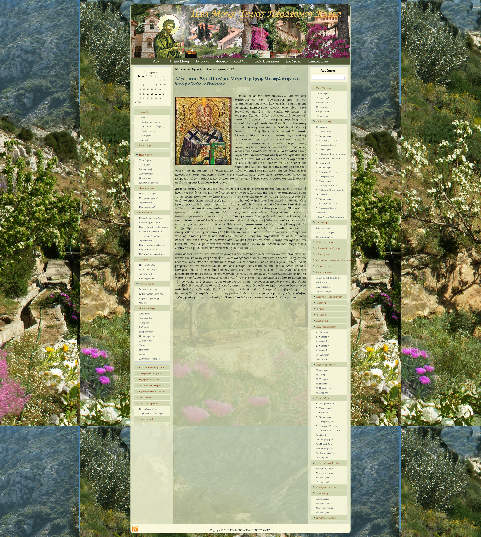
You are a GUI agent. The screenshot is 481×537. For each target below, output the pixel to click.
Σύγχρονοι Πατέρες (149, 358)
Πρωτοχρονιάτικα (328, 185)
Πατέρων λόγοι (324, 503)
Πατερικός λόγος (147, 193)
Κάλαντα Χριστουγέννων (332, 153)
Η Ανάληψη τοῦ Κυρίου (328, 462)
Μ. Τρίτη (320, 374)
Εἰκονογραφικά (147, 206)
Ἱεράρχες (144, 322)
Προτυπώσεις (323, 106)
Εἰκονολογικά (326, 198)
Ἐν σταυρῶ (322, 115)
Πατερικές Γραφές (325, 102)
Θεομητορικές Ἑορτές (153, 126)
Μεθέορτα (321, 212)
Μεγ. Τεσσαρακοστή (326, 326)
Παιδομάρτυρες (147, 336)
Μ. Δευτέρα (322, 370)
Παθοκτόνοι (145, 178)
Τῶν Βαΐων (321, 359)
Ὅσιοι (142, 345)
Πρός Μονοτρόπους (148, 403)
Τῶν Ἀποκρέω (323, 286)
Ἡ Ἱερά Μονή (178, 61)
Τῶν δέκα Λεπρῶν (325, 242)
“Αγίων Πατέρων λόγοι (151, 413)
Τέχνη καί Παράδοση (149, 379)
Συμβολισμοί (322, 111)
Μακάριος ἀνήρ (147, 308)
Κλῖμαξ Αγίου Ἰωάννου (151, 293)
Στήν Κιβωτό (145, 160)
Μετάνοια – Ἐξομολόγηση (329, 296)
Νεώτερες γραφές (328, 203)
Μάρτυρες (144, 327)
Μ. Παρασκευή (323, 388)
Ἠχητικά (143, 139)
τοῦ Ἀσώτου (322, 282)
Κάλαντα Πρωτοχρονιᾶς (331, 189)
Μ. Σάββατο (322, 392)
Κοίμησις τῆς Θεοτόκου (150, 231)
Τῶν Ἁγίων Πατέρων (326, 487)
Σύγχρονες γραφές (149, 197)
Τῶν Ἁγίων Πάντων (326, 517)
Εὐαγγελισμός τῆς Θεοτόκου (153, 226)
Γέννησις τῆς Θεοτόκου (151, 217)
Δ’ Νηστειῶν (322, 345)
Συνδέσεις (293, 61)
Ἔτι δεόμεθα (145, 397)
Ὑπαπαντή (321, 222)
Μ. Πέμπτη (321, 383)
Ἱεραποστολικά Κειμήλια (152, 391)
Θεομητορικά (145, 212)
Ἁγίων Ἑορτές (149, 130)
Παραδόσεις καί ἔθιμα (330, 430)
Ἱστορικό (202, 61)
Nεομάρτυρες (146, 331)
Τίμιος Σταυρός (323, 88)
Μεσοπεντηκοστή (325, 448)
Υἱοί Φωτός (144, 164)
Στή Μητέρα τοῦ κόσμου (151, 253)
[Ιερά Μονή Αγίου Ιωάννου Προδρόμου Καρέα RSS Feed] (135, 529)
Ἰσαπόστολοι (145, 318)
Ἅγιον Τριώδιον (324, 272)
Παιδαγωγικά (146, 418)
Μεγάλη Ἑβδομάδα (325, 364)
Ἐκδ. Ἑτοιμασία (266, 61)
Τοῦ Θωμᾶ (321, 434)
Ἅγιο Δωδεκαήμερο (325, 121)
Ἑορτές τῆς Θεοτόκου (150, 235)
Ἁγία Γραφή (145, 145)
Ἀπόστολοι (144, 313)
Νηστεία (320, 308)
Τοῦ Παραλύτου (324, 443)
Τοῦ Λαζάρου (323, 354)
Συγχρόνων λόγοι (148, 408)
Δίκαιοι (143, 354)
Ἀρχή (157, 61)
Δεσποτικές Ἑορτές (151, 121)
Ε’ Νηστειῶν (322, 350)
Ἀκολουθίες (321, 314)
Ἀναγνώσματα (146, 283)
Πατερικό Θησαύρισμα (150, 373)
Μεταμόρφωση (146, 188)
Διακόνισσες (145, 340)
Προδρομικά (145, 259)
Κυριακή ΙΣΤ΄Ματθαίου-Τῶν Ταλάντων (331, 260)
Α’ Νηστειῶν (322, 332)
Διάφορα (146, 135)
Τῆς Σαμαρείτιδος (325, 452)
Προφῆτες (144, 349)
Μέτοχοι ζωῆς (146, 169)
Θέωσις (143, 302)
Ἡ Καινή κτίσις (146, 154)
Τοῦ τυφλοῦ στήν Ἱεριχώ (328, 248)
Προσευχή (321, 302)
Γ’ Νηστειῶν (322, 341)
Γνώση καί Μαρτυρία (150, 385)
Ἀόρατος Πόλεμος (148, 289)
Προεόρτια (321, 126)
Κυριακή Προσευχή (149, 298)
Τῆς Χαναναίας (324, 266)
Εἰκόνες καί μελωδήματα (151, 244)
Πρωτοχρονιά (323, 162)
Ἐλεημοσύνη (322, 320)
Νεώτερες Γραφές (148, 269)
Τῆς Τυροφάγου (324, 291)
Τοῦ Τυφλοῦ (322, 457)
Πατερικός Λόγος (325, 236)
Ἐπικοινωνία (318, 61)
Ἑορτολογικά (323, 93)
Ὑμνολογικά (145, 202)
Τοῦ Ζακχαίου (323, 254)
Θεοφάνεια (322, 194)
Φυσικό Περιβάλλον (231, 61)
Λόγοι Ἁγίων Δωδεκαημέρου (330, 216)
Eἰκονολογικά (326, 135)
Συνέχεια (288, 297)
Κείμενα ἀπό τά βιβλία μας (152, 367)
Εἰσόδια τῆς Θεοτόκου (150, 222)
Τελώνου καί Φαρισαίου (328, 277)
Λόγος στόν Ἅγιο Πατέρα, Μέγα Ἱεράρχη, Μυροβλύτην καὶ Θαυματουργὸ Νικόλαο (237, 80)
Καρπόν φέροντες (148, 182)
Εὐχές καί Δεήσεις (148, 249)
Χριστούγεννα (323, 131)
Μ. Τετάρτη (322, 379)
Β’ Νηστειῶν (322, 336)
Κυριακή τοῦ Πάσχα (326, 403)
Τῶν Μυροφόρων (324, 439)
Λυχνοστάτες (146, 173)
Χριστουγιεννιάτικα (329, 158)
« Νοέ (138, 102)
